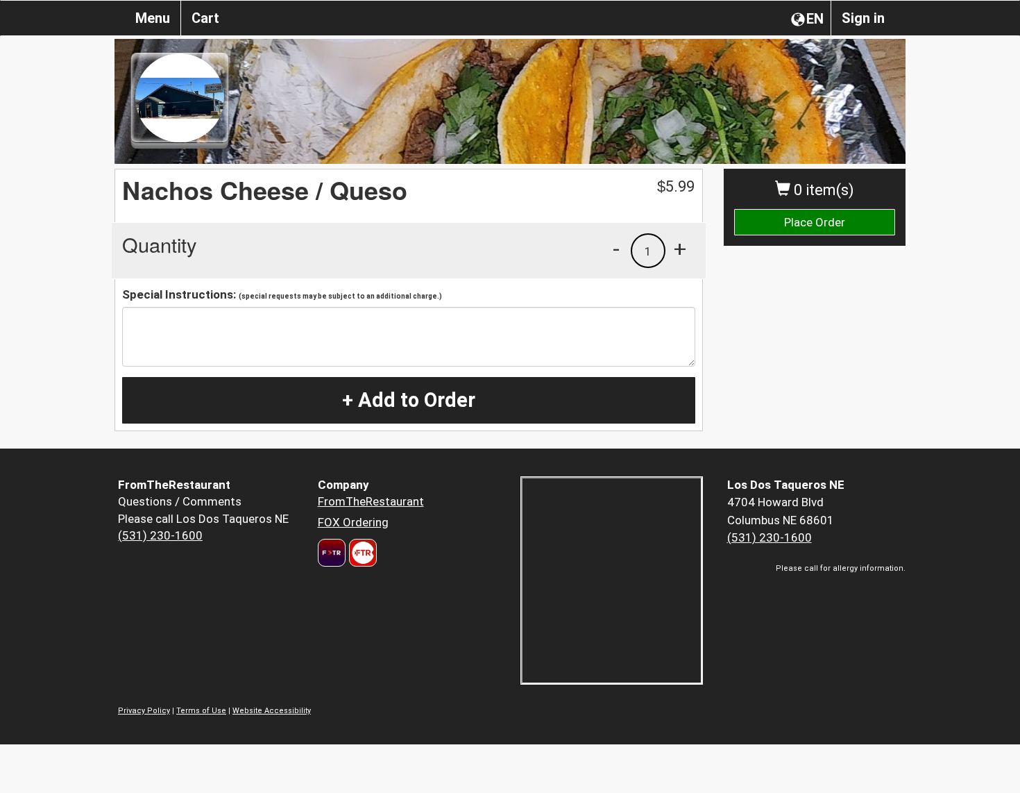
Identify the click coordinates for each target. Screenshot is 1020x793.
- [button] (616, 248)
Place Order (814, 222)
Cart (205, 18)
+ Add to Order (408, 400)
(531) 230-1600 (160, 535)
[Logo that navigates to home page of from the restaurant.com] (332, 553)
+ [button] (680, 248)
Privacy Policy (144, 710)
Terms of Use (201, 710)
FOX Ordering (353, 522)
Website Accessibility (271, 710)
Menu (152, 18)
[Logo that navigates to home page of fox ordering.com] (361, 553)
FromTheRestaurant (371, 501)
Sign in (863, 18)
